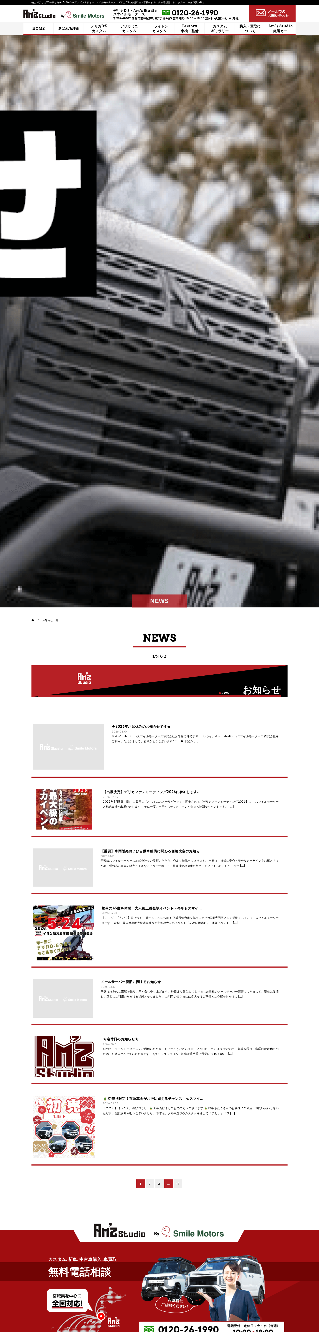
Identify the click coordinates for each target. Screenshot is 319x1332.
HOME (38, 28)
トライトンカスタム (159, 28)
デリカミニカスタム (129, 28)
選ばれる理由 (68, 28)
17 (177, 1183)
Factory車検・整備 (190, 28)
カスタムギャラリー (220, 28)
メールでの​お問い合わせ (278, 13)
